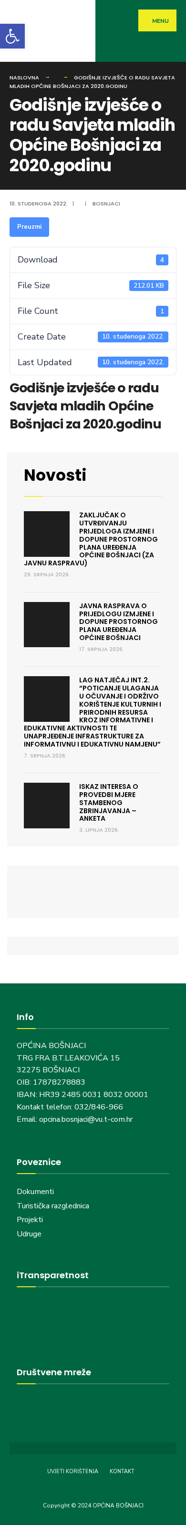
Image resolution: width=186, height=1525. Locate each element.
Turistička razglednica (53, 1206)
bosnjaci (106, 203)
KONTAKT (122, 1471)
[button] (12, 36)
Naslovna (24, 77)
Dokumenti (35, 1191)
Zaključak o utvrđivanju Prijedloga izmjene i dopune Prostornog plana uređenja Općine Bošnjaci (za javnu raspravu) (91, 539)
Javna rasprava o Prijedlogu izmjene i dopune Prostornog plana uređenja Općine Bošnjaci (118, 621)
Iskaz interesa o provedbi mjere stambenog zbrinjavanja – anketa (108, 802)
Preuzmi (29, 227)
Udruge (30, 1234)
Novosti (55, 475)
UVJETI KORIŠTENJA (72, 1471)
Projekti (30, 1219)
